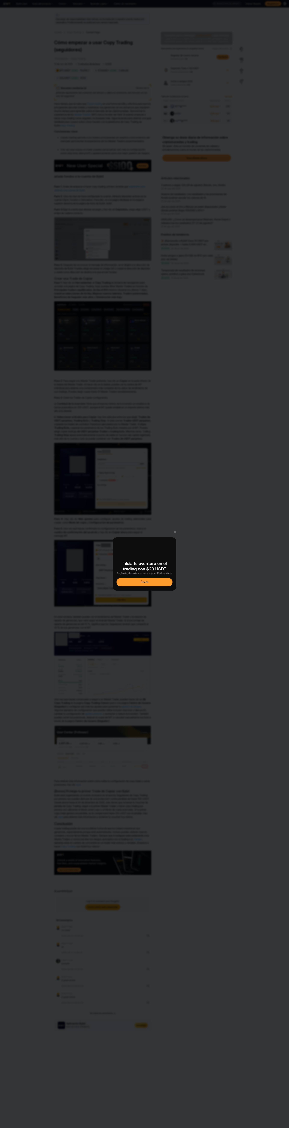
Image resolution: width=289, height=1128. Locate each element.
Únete (144, 582)
